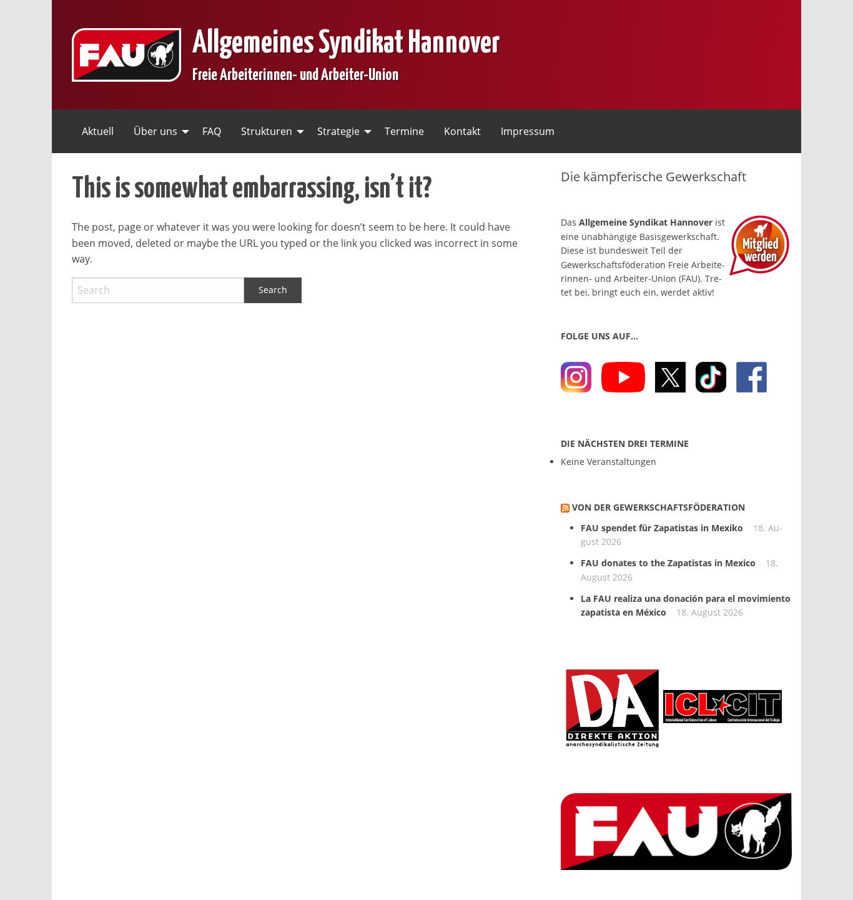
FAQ (211, 131)
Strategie (338, 131)
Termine (404, 131)
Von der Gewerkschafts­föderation (658, 507)
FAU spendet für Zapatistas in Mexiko (662, 528)
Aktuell (98, 131)
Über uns (155, 131)
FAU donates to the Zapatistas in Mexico (668, 563)
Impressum (528, 131)
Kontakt (462, 131)
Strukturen (266, 131)
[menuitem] (98, 131)
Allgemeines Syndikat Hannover (346, 39)
